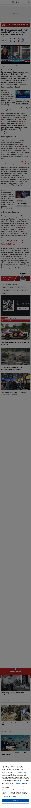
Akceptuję (15, 800)
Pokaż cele (15, 805)
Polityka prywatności (21, 783)
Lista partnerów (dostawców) (9, 796)
